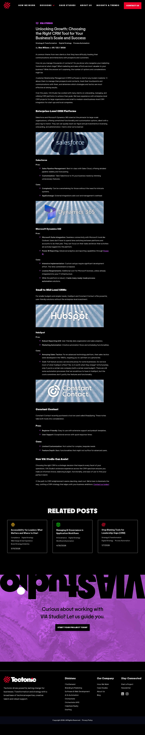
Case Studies (102, 688)
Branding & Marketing (73, 688)
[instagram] (127, 693)
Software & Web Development (77, 691)
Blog (99, 695)
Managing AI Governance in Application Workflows (69, 531)
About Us (101, 691)
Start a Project (127, 684)
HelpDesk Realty (71, 706)
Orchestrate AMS (72, 702)
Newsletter (126, 688)
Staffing (68, 710)
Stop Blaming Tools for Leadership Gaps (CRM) (113, 531)
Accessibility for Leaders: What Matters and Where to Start (26, 531)
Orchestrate (70, 699)
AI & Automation (72, 695)
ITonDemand (70, 684)
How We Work (103, 684)
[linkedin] (122, 693)
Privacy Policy (87, 720)
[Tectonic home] (7, 5)
